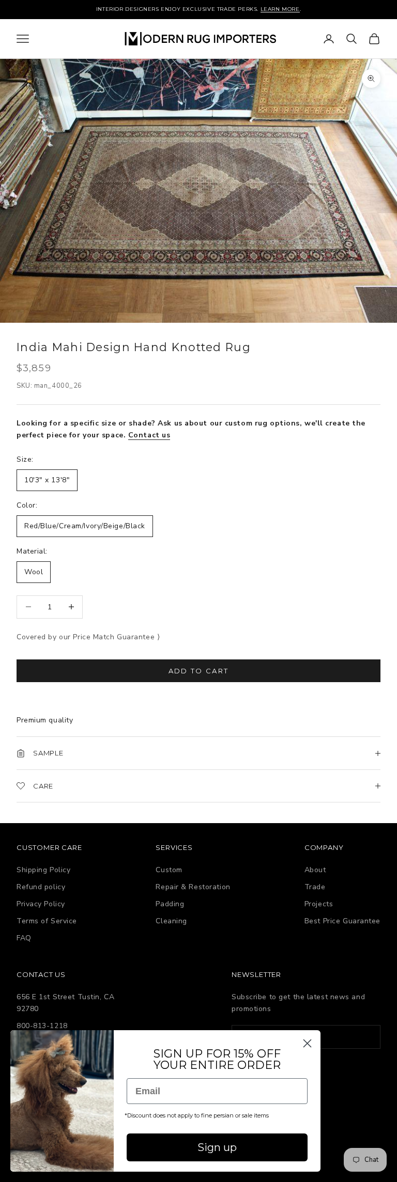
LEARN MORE (280, 9)
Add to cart (199, 671)
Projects (318, 904)
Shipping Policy (43, 870)
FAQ (24, 938)
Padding (170, 904)
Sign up (217, 1147)
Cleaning (171, 921)
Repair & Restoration (193, 887)
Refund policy (41, 887)
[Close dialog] (307, 1043)
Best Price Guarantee (342, 921)
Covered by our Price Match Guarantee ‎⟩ (88, 637)
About (315, 870)
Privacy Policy (41, 904)
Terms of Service (47, 921)
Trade (315, 887)
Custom (169, 870)
